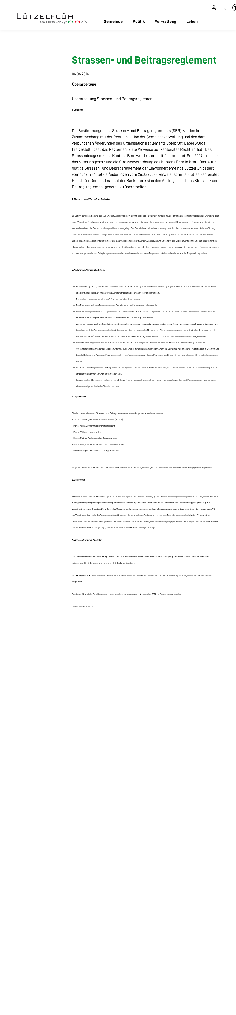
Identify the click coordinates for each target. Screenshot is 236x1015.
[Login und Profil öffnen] (214, 7)
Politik (139, 21)
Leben (192, 21)
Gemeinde (113, 21)
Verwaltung (165, 21)
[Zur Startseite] (52, 18)
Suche (224, 7)
